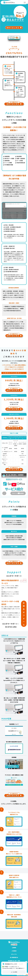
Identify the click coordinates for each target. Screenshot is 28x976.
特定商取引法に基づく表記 (14, 960)
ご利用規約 (14, 951)
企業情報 (14, 947)
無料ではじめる (13, 28)
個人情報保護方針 (14, 957)
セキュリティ (14, 954)
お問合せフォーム (24, 614)
